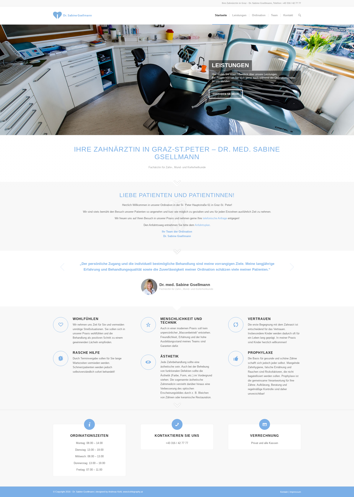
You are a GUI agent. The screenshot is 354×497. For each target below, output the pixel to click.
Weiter (292, 267)
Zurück (62, 267)
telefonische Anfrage (215, 218)
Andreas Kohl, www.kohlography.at (125, 491)
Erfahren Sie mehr (226, 94)
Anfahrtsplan (202, 225)
